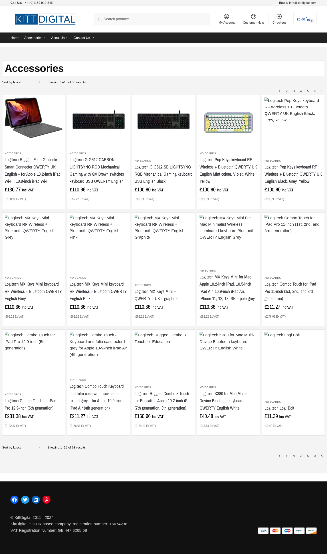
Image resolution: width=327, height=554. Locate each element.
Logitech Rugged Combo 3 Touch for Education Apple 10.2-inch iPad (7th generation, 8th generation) (163, 400)
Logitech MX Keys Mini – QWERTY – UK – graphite (156, 294)
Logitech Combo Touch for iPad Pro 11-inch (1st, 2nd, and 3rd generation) (290, 291)
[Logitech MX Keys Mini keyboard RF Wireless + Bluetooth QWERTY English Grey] (34, 241)
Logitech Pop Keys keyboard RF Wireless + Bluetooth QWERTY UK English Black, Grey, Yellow (293, 174)
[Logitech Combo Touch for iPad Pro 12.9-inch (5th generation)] (34, 355)
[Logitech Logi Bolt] (282, 346)
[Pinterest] (46, 500)
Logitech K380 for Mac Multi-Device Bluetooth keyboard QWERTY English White (223, 400)
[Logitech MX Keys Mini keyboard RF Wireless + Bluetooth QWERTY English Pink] (98, 241)
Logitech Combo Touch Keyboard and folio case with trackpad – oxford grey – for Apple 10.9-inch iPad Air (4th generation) (97, 397)
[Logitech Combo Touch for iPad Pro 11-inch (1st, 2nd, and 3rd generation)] (293, 238)
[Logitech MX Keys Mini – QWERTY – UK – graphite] (163, 241)
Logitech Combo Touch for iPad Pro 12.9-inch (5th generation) (30, 404)
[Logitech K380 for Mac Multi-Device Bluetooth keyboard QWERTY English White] (228, 348)
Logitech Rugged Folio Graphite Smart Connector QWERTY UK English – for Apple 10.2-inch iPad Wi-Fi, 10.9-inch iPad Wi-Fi (33, 170)
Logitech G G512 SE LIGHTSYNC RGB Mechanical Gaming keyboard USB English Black (163, 174)
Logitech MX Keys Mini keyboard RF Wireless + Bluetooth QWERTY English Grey (33, 291)
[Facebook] (14, 500)
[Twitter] (25, 500)
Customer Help (253, 22)
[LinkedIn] (36, 500)
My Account (226, 22)
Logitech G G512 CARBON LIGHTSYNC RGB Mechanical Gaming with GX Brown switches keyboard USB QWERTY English (97, 170)
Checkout (279, 22)
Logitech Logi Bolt (279, 408)
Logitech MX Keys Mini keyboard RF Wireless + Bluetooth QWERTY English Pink (98, 291)
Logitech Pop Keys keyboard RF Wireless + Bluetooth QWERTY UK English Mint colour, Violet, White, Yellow (228, 170)
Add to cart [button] (32, 203)
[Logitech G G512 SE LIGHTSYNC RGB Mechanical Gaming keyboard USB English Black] (163, 121)
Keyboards (13, 153)
